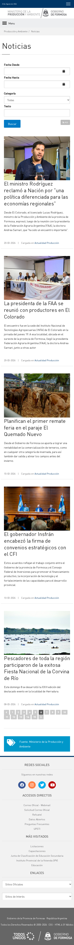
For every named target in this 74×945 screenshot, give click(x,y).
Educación (37, 865)
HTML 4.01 (60, 924)
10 (64, 712)
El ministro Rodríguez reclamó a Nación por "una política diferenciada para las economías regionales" (36, 193)
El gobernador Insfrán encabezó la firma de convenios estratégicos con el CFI (35, 544)
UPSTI (37, 828)
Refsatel (37, 814)
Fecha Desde (11, 64)
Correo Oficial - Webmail (37, 805)
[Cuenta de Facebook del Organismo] (22, 785)
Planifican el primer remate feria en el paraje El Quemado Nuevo (35, 427)
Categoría (10, 93)
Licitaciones (37, 846)
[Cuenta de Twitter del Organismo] (42, 785)
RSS (66, 122)
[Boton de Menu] (68, 4)
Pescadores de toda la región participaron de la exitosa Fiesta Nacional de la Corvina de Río (37, 668)
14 (27, 716)
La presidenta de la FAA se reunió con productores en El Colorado (37, 310)
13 (21, 716)
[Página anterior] (6, 712)
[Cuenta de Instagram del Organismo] (32, 785)
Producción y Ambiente (15, 31)
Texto (7, 106)
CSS (51, 924)
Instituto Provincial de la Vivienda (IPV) (37, 860)
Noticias (35, 31)
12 (14, 716)
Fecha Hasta (11, 77)
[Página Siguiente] (41, 717)
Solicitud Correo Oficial (37, 809)
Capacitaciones (37, 851)
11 (7, 716)
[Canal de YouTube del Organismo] (52, 785)
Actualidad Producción (47, 242)
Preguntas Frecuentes (37, 824)
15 (34, 716)
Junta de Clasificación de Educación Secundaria (37, 855)
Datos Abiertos (37, 819)
